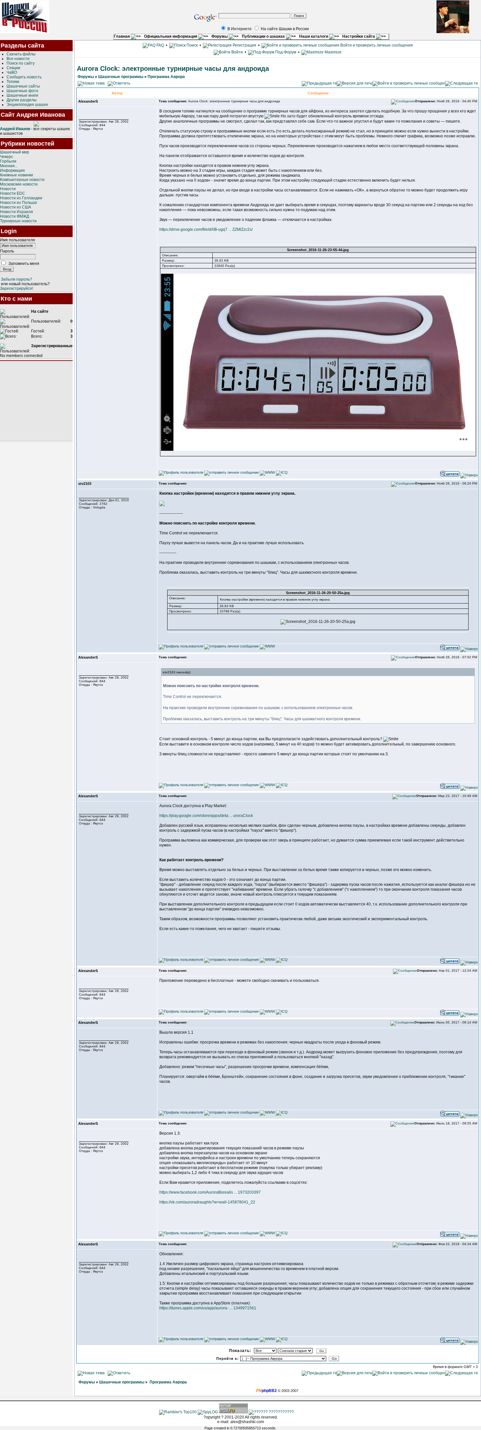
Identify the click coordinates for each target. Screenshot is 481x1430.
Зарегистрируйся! (16, 288)
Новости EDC (12, 193)
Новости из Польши (18, 202)
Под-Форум (285, 52)
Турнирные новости (18, 221)
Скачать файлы (21, 54)
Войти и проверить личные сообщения (376, 45)
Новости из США (15, 207)
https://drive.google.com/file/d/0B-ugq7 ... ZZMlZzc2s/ (206, 229)
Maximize (333, 52)
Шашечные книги (22, 95)
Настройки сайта (359, 36)
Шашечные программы (120, 76)
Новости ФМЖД (14, 216)
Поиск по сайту (21, 63)
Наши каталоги (314, 36)
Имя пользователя (17, 240)
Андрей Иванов (15, 129)
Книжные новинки (16, 175)
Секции (13, 68)
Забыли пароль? (16, 279)
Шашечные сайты (23, 86)
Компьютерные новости (22, 179)
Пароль (7, 251)
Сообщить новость (24, 77)
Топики (13, 81)
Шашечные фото (22, 91)
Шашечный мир (14, 152)
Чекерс (6, 156)
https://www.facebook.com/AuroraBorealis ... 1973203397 (210, 1192)
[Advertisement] (36, 401)
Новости (8, 189)
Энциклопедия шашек (27, 104)
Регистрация (244, 45)
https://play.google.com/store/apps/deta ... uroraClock (206, 815)
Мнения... (9, 166)
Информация (12, 170)
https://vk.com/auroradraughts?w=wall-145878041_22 (207, 1202)
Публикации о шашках (264, 36)
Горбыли (8, 161)
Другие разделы (22, 100)
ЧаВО (12, 72)
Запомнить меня (24, 263)
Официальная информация (171, 36)
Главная (122, 36)
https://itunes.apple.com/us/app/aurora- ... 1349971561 (207, 1308)
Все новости (18, 58)
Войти (237, 52)
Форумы (220, 36)
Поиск (192, 45)
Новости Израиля (16, 211)
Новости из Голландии (21, 198)
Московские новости (19, 184)
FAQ (159, 45)
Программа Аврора (166, 76)
